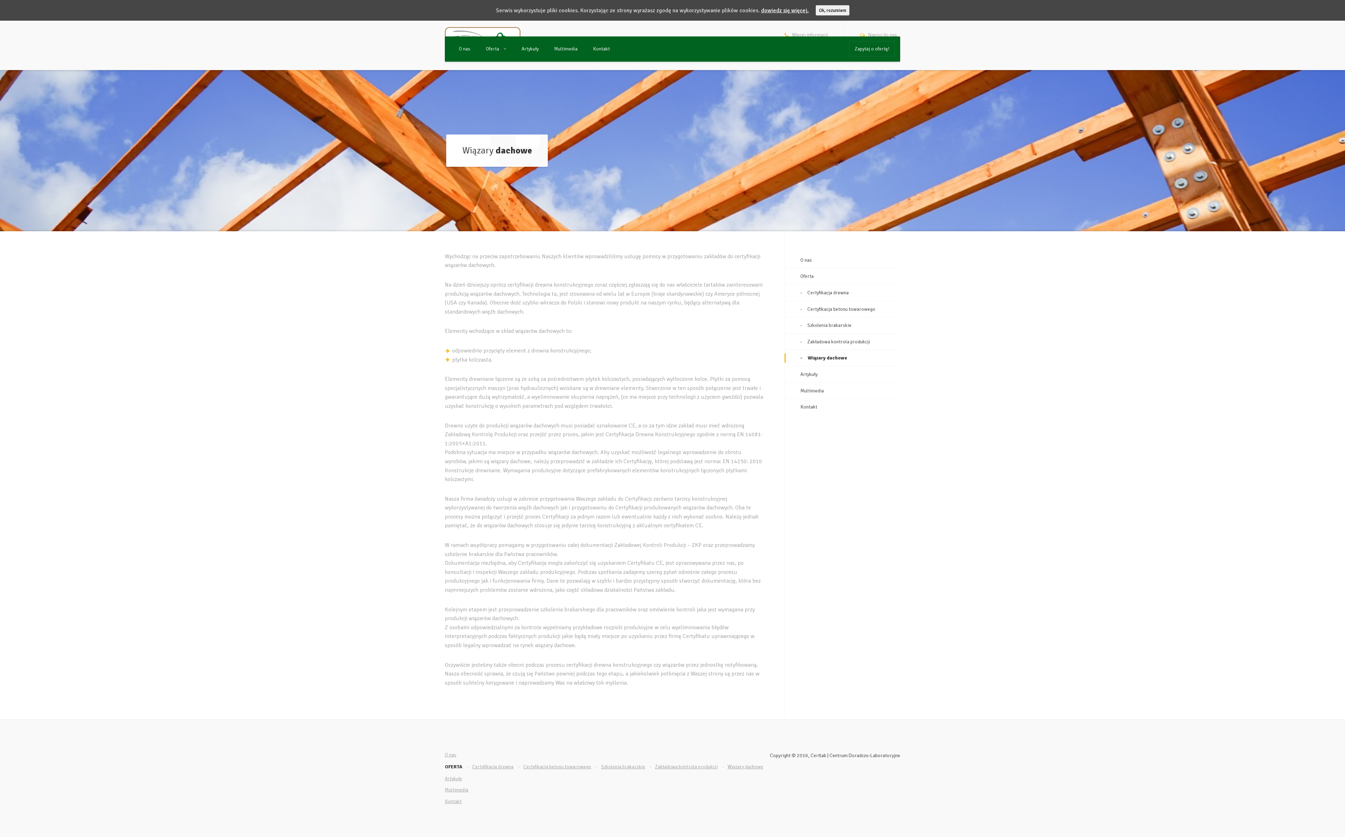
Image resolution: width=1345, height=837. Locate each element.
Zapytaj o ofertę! (872, 49)
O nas (464, 49)
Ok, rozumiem (832, 10)
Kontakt (601, 49)
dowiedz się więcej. (785, 10)
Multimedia (566, 49)
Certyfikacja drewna (828, 293)
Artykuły (530, 49)
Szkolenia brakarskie (829, 325)
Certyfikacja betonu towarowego (841, 309)
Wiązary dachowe (827, 358)
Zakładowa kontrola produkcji (838, 342)
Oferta (493, 49)
